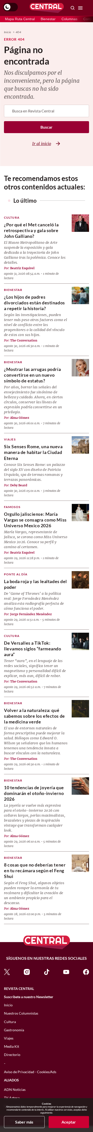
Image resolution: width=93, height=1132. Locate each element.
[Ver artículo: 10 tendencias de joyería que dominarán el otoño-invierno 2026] (80, 786)
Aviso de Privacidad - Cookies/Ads (30, 1072)
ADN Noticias (15, 1089)
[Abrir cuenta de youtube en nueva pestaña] (66, 971)
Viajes (10, 439)
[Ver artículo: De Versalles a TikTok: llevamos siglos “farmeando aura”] (80, 641)
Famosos (12, 507)
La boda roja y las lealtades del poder (35, 584)
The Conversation (23, 340)
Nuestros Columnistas (21, 1013)
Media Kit (11, 1046)
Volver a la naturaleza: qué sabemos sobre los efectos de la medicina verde (34, 715)
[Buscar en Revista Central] (73, 8)
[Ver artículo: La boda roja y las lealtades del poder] (80, 580)
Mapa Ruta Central (20, 19)
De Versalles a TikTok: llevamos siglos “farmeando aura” (32, 648)
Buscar (46, 127)
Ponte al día (16, 574)
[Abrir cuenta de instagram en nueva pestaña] (27, 971)
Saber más (24, 1122)
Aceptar (69, 1122)
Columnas (69, 19)
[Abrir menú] (80, 8)
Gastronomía (14, 1030)
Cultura (12, 217)
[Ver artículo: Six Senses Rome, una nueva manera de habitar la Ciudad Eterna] (80, 445)
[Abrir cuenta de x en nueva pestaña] (7, 971)
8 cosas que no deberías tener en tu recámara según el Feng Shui (34, 870)
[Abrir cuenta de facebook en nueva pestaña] (86, 971)
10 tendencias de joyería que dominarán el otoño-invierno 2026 (34, 793)
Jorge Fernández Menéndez (31, 614)
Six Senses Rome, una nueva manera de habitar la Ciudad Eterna (33, 452)
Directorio (12, 1054)
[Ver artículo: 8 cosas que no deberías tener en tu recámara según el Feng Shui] (80, 863)
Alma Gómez (19, 418)
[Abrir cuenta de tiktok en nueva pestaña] (47, 971)
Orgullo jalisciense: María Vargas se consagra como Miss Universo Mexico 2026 (35, 519)
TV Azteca (12, 1098)
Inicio (7, 32)
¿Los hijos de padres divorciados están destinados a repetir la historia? (34, 302)
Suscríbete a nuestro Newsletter (28, 997)
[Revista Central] (47, 8)
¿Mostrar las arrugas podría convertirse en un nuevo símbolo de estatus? (32, 374)
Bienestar (48, 19)
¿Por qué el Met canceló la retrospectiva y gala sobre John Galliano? (31, 230)
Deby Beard (18, 485)
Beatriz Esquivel (22, 268)
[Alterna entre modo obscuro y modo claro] (10, 7)
